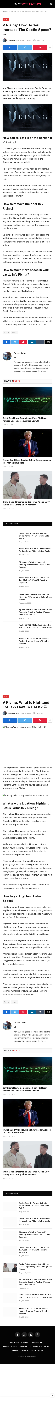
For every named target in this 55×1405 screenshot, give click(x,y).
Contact (25, 1343)
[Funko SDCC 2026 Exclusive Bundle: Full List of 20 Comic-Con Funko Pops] (10, 628)
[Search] (51, 4)
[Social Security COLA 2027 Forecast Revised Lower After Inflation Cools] (10, 552)
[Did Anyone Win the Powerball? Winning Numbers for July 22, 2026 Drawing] (10, 565)
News (6, 19)
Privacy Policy (10, 1346)
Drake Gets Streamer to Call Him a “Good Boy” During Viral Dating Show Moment (35, 597)
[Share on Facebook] (10, 47)
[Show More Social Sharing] (50, 47)
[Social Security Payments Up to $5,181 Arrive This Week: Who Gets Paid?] (10, 536)
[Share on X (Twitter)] (25, 47)
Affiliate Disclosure (39, 1346)
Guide (6, 332)
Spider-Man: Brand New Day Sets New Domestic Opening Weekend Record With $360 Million (35, 612)
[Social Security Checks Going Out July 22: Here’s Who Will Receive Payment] (10, 581)
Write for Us (37, 1350)
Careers (24, 1350)
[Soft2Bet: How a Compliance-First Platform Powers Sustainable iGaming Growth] (27, 401)
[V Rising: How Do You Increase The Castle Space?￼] (27, 80)
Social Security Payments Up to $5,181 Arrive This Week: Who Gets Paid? (34, 535)
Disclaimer (37, 1343)
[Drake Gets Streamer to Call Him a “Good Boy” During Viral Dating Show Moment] (27, 485)
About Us (14, 1343)
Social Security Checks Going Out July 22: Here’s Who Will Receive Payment (34, 580)
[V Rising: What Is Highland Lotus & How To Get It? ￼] (24, 727)
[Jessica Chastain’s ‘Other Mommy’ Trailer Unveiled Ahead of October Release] (10, 642)
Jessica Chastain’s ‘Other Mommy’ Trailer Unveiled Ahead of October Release (34, 641)
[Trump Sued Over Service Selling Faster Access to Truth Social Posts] (27, 443)
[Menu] (4, 4)
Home (5, 11)
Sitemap (23, 1346)
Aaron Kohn (14, 40)
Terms (15, 1350)
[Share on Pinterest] (40, 47)
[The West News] (27, 4)
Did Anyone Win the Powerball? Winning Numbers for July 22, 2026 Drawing (34, 564)
